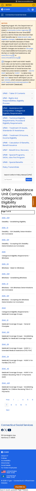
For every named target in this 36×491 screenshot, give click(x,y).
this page (29, 48)
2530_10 (5, 228)
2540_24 (5, 356)
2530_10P (5, 240)
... (18, 400)
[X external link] (5, 430)
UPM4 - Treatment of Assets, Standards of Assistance (15, 129)
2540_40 (5, 369)
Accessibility (5, 460)
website (7, 80)
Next (8, 410)
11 (26, 405)
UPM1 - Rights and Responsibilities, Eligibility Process (13, 100)
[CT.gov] (9, 9)
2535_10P (5, 296)
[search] (29, 9)
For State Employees (9, 468)
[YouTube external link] (9, 430)
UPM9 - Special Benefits (13, 162)
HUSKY (17, 73)
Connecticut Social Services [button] (10, 15)
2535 (3, 252)
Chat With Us (20, 487)
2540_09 (5, 344)
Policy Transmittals (11, 167)
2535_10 (5, 284)
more (6, 78)
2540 (4, 308)
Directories (5, 463)
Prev (8, 400)
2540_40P (6, 383)
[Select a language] (33, 9)
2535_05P (6, 274)
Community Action (18, 30)
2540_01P (5, 332)
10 (21, 405)
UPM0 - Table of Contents (14, 93)
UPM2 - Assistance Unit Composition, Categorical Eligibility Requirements (14, 110)
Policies (4, 458)
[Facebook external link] (2, 430)
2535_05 (5, 264)
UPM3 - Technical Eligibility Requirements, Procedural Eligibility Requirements (14, 120)
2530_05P (6, 218)
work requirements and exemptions (14, 82)
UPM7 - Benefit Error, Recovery (16, 150)
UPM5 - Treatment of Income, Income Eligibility (15, 136)
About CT (4, 456)
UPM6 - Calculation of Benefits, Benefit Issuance (16, 144)
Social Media (5, 465)
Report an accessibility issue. (25, 1)
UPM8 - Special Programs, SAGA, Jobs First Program (14, 156)
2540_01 (5, 320)
